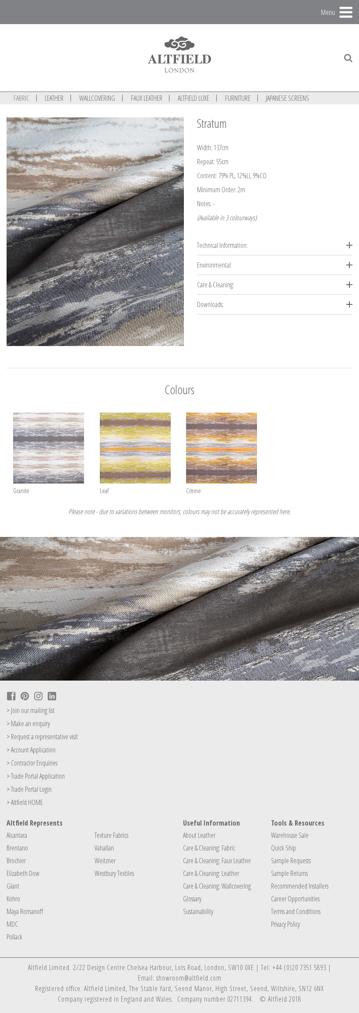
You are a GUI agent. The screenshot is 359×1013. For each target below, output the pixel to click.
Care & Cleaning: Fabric (209, 848)
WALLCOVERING (97, 98)
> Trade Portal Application (36, 776)
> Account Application (31, 750)
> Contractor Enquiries (32, 763)
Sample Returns (289, 873)
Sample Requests (291, 860)
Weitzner (105, 860)
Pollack (14, 937)
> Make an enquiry (28, 723)
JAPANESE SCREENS (287, 98)
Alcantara (17, 835)
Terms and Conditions (295, 911)
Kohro (13, 899)
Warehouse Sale (290, 835)
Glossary (192, 899)
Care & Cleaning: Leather (211, 873)
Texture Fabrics (111, 835)
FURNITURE (237, 98)
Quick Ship (283, 848)
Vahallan (104, 848)
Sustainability (198, 911)
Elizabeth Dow (23, 873)
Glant (13, 886)
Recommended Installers (299, 886)
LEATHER (54, 98)
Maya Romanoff (25, 911)
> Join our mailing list (31, 710)
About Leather (199, 835)
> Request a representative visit (42, 736)
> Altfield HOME (25, 802)
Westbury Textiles (114, 873)
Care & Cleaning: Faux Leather (217, 860)
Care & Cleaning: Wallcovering (217, 886)
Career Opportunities (295, 899)
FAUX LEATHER (146, 98)
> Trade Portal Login (29, 789)
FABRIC (21, 98)
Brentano (17, 848)
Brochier (16, 860)
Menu (328, 12)
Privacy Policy (285, 924)
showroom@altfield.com (189, 978)
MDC (12, 924)
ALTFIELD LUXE (193, 98)
